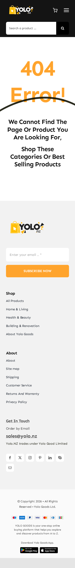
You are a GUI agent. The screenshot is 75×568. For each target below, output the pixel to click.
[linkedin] (50, 458)
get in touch (18, 420)
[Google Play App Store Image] (29, 549)
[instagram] (30, 458)
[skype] (60, 458)
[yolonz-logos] (27, 218)
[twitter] (20, 458)
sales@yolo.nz (21, 436)
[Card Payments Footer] (37, 517)
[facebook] (10, 458)
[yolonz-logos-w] (21, 4)
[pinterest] (40, 458)
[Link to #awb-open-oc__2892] (66, 10)
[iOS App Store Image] (49, 549)
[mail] (10, 468)
